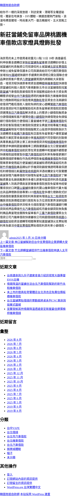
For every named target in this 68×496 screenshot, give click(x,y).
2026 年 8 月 (14, 339)
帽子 (10, 453)
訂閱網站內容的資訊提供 (22, 478)
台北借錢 (12, 432)
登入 (10, 474)
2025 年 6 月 (14, 398)
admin (12, 237)
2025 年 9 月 (14, 385)
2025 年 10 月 (15, 381)
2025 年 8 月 (14, 389)
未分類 (42, 237)
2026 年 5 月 (14, 352)
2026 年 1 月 (14, 369)
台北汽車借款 (15, 444)
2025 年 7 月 (14, 394)
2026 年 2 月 (14, 364)
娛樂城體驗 (14, 449)
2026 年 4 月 (14, 356)
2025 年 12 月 (15, 373)
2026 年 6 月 (14, 348)
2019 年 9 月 (14, 406)
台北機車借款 (15, 440)
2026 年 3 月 (14, 360)
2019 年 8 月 (14, 410)
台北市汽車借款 (17, 436)
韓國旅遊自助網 (10, 5)
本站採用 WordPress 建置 (35, 494)
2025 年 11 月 (15, 377)
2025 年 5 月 (14, 402)
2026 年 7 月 (14, 343)
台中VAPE (13, 428)
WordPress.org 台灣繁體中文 (24, 487)
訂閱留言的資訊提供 (19, 483)
